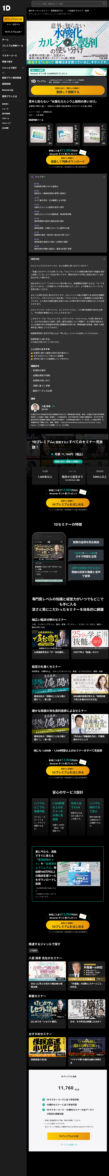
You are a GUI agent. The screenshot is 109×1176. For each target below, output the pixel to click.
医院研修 (6, 83)
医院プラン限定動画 (11, 77)
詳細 (53, 406)
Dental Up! (7, 90)
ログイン (16, 24)
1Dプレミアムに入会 (13, 19)
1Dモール (5, 118)
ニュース (5, 109)
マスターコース (9, 55)
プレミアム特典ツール (12, 45)
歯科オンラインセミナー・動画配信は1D (46, 11)
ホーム (5, 39)
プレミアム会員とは (68, 1144)
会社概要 (5, 128)
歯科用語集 (6, 113)
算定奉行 (5, 104)
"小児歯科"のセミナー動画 (78, 11)
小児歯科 (33, 950)
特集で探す (7, 61)
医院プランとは (9, 96)
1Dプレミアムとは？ (13, 31)
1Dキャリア (6, 123)
